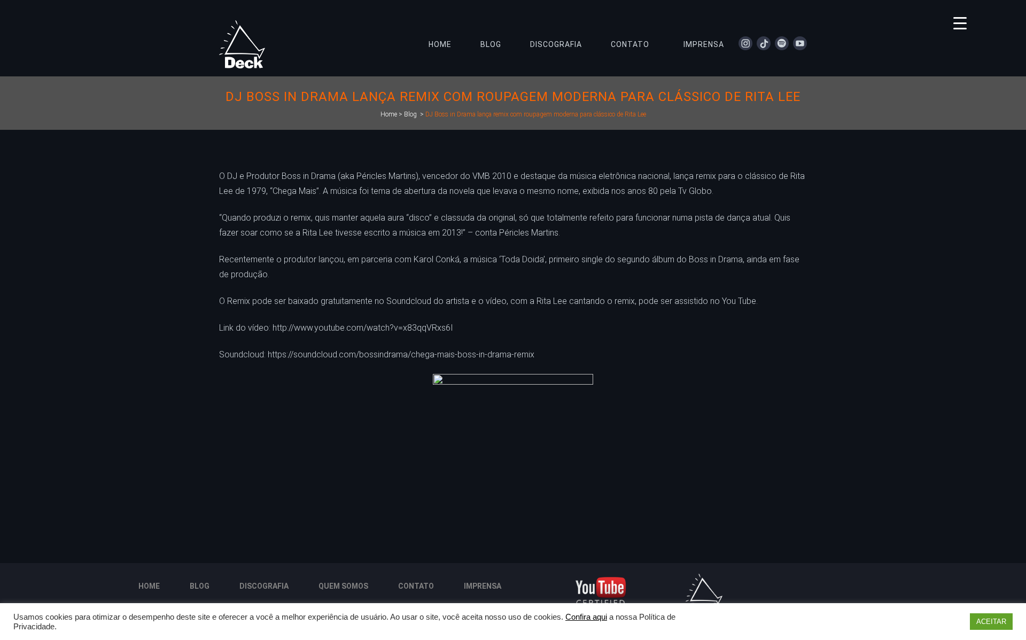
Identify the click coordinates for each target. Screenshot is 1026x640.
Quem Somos (343, 586)
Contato (416, 586)
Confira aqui (586, 617)
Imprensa (482, 586)
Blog (410, 114)
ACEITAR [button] (991, 622)
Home (388, 114)
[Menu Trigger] (960, 22)
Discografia (264, 586)
